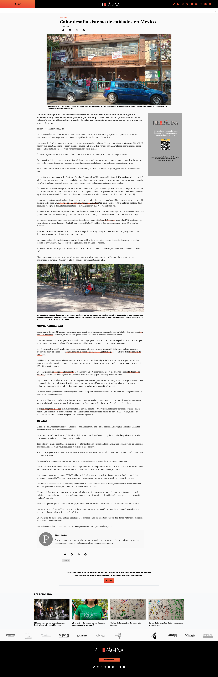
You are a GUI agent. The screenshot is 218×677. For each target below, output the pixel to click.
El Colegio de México (127, 177)
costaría (72, 466)
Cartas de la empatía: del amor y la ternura (125, 624)
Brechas (63, 17)
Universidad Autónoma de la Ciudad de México (90, 248)
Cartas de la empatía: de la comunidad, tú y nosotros (166, 624)
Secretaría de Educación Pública (101, 403)
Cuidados (66, 560)
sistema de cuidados (47, 231)
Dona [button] (18, 4)
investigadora (56, 177)
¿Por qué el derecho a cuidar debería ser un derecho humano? (88, 624)
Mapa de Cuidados (107, 220)
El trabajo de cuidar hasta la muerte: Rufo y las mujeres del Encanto (50, 624)
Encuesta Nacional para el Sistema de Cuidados (77, 203)
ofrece (82, 452)
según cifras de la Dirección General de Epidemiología (89, 351)
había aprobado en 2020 (127, 435)
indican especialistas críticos (57, 383)
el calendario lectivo (52, 414)
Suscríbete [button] (109, 659)
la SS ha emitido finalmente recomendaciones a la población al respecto (85, 386)
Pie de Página (61, 535)
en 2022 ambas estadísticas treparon (120, 363)
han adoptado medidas (51, 408)
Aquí (77, 526)
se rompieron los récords (63, 371)
